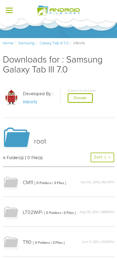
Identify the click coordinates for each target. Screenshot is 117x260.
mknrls (30, 102)
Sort (100, 157)
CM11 (28, 183)
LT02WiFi (33, 212)
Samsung (26, 43)
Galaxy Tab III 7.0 (54, 43)
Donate (80, 97)
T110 (27, 242)
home (8, 43)
